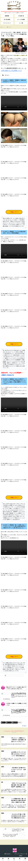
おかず (4, 722)
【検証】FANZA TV (7, 375)
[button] (25, 441)
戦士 (20, 722)
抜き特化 (15, 722)
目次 (6, 75)
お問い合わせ (7, 853)
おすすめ (9, 722)
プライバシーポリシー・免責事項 (20, 854)
